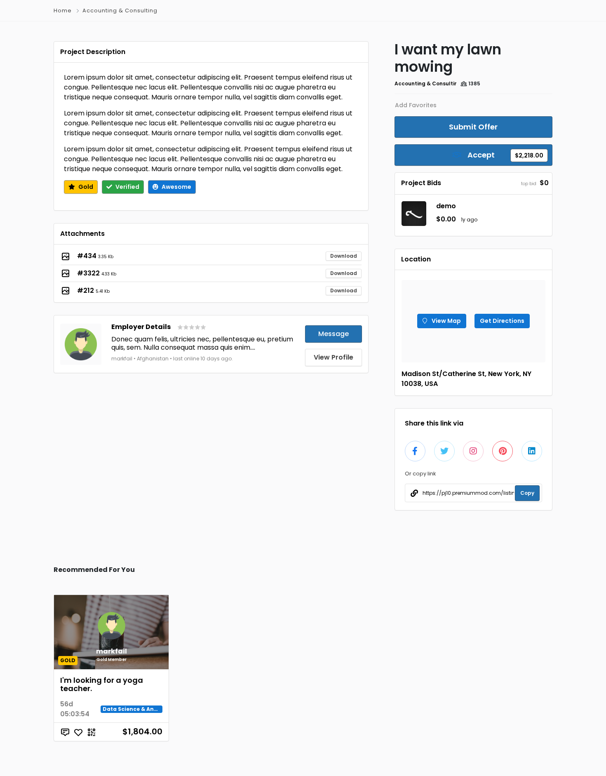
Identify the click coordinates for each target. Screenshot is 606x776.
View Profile (333, 357)
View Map (445, 321)
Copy (527, 492)
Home (63, 10)
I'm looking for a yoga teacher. (101, 684)
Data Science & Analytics (138, 709)
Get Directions (502, 321)
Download (343, 255)
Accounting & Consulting (119, 10)
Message (333, 334)
